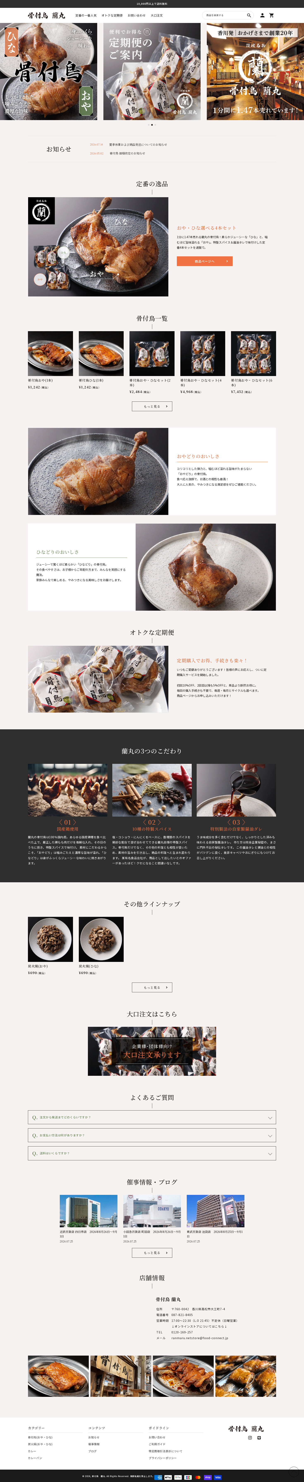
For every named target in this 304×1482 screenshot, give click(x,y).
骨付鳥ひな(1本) (91, 380)
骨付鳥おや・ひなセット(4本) (201, 382)
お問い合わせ (137, 15)
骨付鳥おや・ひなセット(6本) (251, 382)
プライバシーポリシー (163, 1458)
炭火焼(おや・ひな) (40, 1444)
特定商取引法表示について (165, 1451)
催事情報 (93, 1444)
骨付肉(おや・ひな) (40, 1437)
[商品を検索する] (249, 15)
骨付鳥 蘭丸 (98, 1476)
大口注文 (157, 15)
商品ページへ (205, 261)
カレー (32, 1451)
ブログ (92, 1451)
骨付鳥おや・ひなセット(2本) (150, 382)
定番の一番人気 (86, 15)
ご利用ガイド (157, 1444)
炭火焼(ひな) (89, 966)
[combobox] (228, 15)
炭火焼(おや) (38, 966)
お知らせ (93, 1437)
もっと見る (152, 406)
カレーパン (35, 1458)
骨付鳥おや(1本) (40, 380)
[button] (149, 125)
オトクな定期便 (112, 15)
